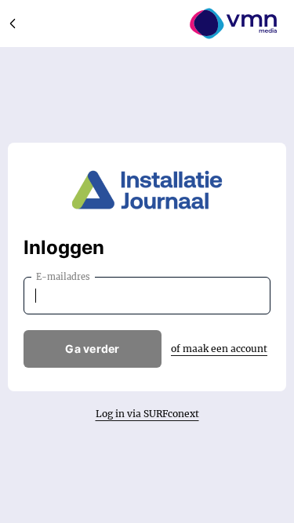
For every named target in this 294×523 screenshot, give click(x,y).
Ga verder (92, 348)
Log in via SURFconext (147, 413)
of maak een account (219, 348)
